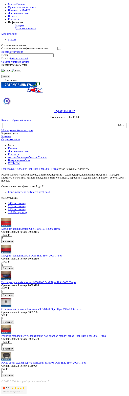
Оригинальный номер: (14, 231)
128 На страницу (17, 212)
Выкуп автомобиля (19, 160)
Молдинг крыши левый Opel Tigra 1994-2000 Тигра (30, 228)
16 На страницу (17, 203)
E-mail (4, 55)
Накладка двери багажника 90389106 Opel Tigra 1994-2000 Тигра (38, 282)
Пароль (5, 58)
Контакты (13, 19)
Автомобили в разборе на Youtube (27, 157)
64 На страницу (17, 209)
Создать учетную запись (15, 61)
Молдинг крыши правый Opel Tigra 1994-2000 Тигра (31, 255)
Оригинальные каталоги (22, 7)
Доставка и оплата (18, 13)
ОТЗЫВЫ (14, 163)
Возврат (12, 16)
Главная (12, 148)
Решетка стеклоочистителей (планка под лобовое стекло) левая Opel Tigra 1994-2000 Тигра (53, 335)
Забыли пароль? (19, 58)
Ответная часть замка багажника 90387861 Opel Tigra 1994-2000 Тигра (41, 309)
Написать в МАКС (19, 10)
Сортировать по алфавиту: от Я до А (29, 192)
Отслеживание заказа (13, 48)
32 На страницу (17, 206)
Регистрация (16, 51)
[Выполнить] (59, 49)
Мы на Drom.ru (16, 4)
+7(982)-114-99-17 (64, 111)
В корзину (8, 241)
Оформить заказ (10, 139)
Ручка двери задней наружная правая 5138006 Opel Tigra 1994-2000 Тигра (43, 362)
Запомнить (11, 80)
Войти (5, 51)
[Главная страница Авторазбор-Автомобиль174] (22, 91)
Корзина (6, 136)
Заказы (12, 39)
